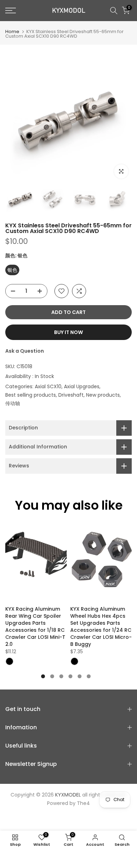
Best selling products (30, 394)
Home (12, 31)
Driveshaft (71, 394)
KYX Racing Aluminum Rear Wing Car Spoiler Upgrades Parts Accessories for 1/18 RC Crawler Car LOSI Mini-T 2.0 (35, 626)
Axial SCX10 (48, 386)
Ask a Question (24, 350)
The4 (83, 803)
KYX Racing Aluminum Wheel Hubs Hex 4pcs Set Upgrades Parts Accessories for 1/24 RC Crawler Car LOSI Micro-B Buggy (101, 626)
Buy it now (68, 332)
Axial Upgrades (81, 386)
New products (103, 394)
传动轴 (12, 403)
